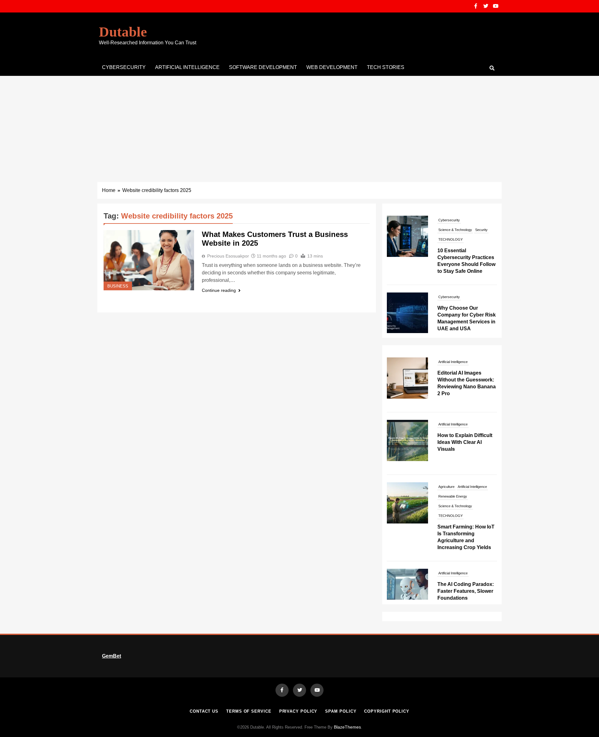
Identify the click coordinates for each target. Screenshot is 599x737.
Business (117, 286)
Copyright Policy (386, 711)
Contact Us (204, 711)
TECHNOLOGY (450, 516)
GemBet (111, 656)
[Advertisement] (299, 122)
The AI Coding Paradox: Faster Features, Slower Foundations (465, 591)
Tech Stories (385, 67)
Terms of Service (248, 711)
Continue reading (219, 290)
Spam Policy (340, 711)
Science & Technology (455, 292)
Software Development (263, 67)
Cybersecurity (124, 67)
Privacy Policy (298, 711)
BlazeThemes (347, 727)
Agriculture (446, 487)
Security (481, 292)
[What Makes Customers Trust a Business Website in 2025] (149, 260)
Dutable (123, 32)
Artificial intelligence (187, 67)
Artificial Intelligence (453, 362)
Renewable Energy (452, 496)
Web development (332, 67)
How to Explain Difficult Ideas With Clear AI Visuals (464, 442)
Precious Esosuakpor (228, 255)
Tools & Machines (451, 311)
